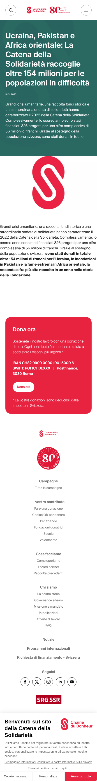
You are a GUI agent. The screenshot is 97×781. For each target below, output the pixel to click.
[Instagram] (48, 681)
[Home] (48, 10)
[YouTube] (71, 681)
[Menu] (86, 10)
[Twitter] (36, 681)
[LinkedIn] (60, 681)
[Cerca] (10, 10)
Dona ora (23, 387)
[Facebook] (25, 681)
